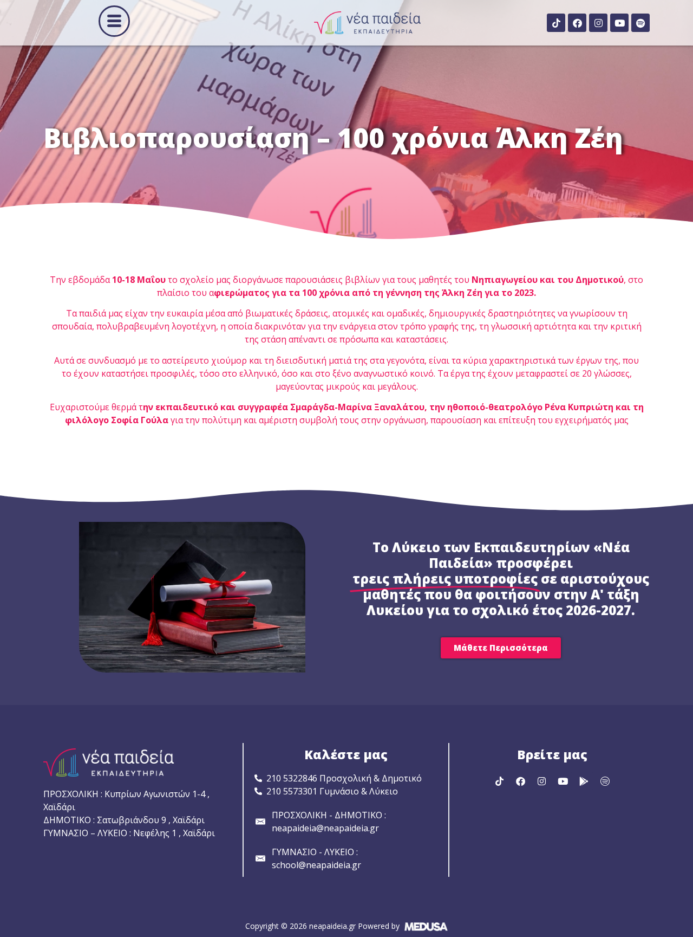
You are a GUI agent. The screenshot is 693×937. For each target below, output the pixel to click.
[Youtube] (619, 23)
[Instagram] (598, 23)
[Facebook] (577, 23)
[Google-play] (583, 781)
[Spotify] (640, 23)
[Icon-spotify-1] (605, 781)
